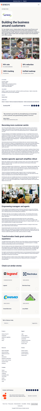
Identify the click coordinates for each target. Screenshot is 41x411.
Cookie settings (34, 404)
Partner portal (24, 355)
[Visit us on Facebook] (33, 390)
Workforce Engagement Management (16, 101)
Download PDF (6, 105)
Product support (24, 335)
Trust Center (4, 376)
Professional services (25, 337)
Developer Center (24, 341)
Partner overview (24, 350)
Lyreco (7, 81)
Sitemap (28, 403)
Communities (23, 338)
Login (22, 334)
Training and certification (25, 340)
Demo (3, 340)
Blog (2, 355)
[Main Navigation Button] (38, 4)
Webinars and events (5, 353)
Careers (3, 370)
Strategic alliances (24, 352)
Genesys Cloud (4, 97)
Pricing (3, 338)
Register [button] (25, 1)
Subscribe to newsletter (32, 395)
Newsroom (4, 379)
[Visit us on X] (31, 390)
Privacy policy (10, 403)
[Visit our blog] (37, 390)
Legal (3, 381)
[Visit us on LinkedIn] (27, 390)
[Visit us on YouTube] (35, 390)
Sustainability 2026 (5, 374)
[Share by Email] (38, 105)
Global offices (4, 371)
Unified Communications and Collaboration (31, 101)
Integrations (4, 335)
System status (24, 343)
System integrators (25, 353)
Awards (3, 378)
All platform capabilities (6, 337)
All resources (4, 356)
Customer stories (5, 361)
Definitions (4, 363)
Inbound (3, 101)
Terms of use (5, 403)
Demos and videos (5, 352)
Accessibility (24, 403)
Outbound (7, 101)
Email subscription (17, 403)
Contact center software (6, 360)
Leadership (4, 373)
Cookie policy (20, 405)
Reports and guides (5, 350)
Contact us (6, 323)
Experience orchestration (6, 358)
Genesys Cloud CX (5, 334)
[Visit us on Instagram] (29, 390)
